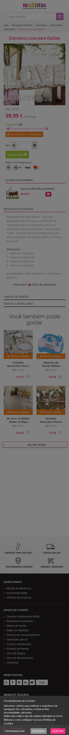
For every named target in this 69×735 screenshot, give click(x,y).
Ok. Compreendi (32, 93)
